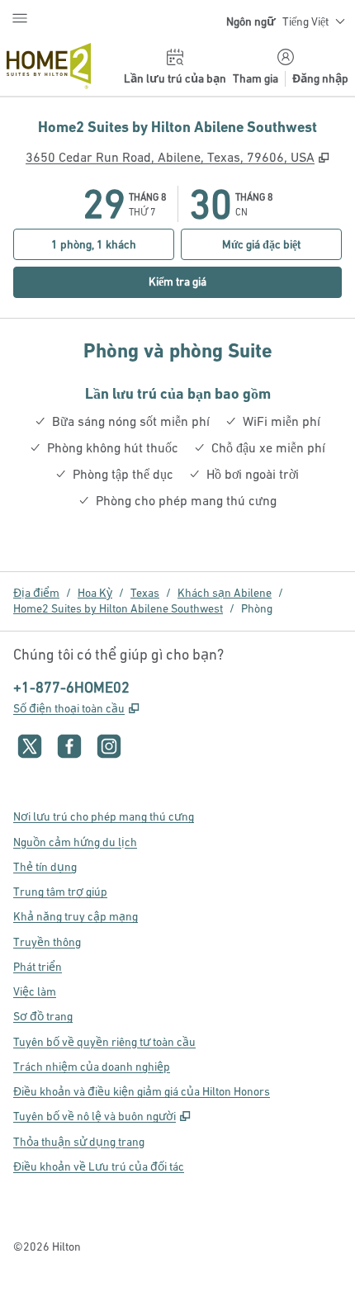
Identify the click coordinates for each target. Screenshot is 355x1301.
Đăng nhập (320, 78)
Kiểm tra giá (204, 281)
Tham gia (255, 78)
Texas (144, 592)
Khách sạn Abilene (225, 592)
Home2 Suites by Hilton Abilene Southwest (118, 608)
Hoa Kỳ (95, 592)
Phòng (256, 608)
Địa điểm (36, 592)
